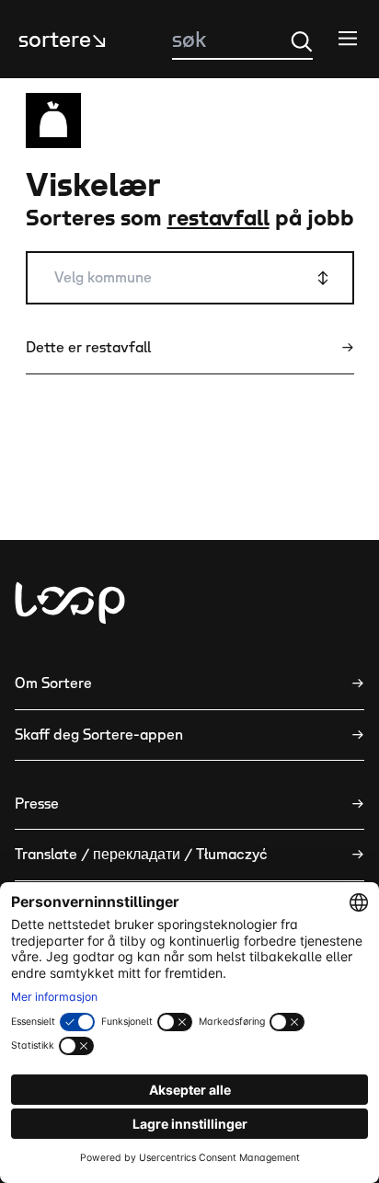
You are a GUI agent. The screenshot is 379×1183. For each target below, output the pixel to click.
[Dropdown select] (190, 277)
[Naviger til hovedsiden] (70, 603)
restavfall (218, 219)
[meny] (348, 38)
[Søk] (302, 41)
